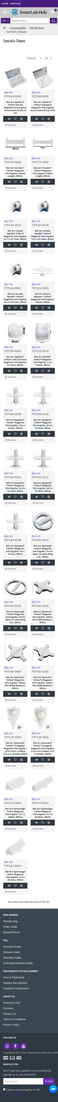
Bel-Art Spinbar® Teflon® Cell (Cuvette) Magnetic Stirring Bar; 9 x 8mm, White (15, 361)
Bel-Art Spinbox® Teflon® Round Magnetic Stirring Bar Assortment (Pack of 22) (15, 107)
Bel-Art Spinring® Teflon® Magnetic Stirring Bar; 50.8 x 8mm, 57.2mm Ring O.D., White (15, 617)
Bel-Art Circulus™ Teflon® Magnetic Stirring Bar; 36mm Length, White (15, 172)
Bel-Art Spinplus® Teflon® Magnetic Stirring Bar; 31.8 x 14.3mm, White (15, 487)
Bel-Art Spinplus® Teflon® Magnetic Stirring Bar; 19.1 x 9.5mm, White (15, 424)
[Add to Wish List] (15, 760)
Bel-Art (8, 92)
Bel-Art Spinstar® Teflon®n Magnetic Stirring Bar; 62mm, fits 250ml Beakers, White (42, 683)
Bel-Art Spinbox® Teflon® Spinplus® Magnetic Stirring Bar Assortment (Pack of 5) (43, 106)
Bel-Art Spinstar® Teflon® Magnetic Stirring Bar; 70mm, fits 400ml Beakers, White (15, 683)
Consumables (18, 27)
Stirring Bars (37, 27)
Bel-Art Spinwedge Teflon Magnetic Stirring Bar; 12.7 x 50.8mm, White (43, 813)
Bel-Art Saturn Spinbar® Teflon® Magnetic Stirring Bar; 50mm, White (42, 298)
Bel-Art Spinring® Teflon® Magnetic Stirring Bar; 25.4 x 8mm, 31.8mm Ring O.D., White (43, 551)
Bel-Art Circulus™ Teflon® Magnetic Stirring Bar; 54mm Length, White (43, 172)
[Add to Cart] (9, 760)
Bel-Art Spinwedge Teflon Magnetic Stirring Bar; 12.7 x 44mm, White (15, 813)
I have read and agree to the (23, 1091)
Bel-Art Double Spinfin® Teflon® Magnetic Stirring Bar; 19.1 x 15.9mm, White (42, 235)
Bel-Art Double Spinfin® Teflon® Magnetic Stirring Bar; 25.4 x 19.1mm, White (15, 298)
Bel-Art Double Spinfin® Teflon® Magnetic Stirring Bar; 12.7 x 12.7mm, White (15, 235)
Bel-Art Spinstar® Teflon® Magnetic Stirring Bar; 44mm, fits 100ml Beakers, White (42, 617)
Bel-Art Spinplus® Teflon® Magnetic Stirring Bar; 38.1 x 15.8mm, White (43, 487)
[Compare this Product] (21, 760)
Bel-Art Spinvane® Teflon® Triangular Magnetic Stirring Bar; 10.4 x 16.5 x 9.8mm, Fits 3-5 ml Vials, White (15, 748)
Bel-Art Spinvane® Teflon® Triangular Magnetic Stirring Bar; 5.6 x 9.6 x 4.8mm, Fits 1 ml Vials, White (42, 748)
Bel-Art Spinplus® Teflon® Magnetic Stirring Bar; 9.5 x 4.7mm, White (15, 550)
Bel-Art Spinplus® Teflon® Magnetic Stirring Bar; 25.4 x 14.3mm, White (43, 424)
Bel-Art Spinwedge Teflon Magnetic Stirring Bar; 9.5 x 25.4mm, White (15, 875)
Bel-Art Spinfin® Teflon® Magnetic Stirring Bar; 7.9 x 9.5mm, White (43, 361)
